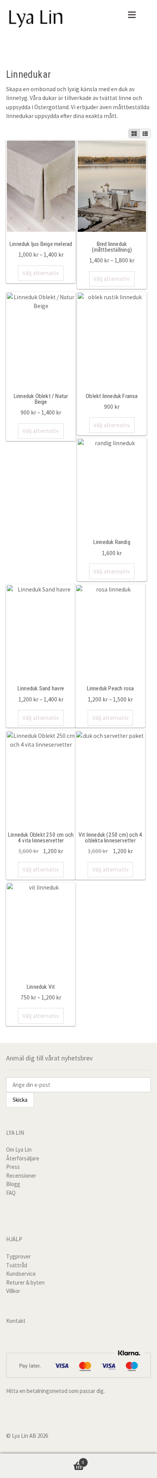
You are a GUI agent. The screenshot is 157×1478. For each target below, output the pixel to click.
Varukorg (42, 1459)
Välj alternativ (40, 273)
